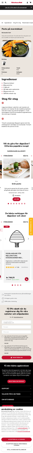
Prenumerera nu (31, 226)
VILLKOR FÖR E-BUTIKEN (11, 394)
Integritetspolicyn (18, 317)
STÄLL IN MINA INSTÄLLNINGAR (16, 449)
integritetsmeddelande (23, 431)
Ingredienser (8, 23)
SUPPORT (5, 389)
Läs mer (6, 343)
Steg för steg (17, 23)
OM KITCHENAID (8, 400)
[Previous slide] (5, 238)
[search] (5, 2)
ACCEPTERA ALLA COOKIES (16, 439)
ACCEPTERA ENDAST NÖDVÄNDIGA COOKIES (16, 444)
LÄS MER (16, 199)
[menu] (2, 2)
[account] (27, 2)
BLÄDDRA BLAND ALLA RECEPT (16, 151)
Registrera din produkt (16, 381)
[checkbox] (2, 336)
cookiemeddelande (23, 428)
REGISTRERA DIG (18, 357)
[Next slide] (28, 238)
